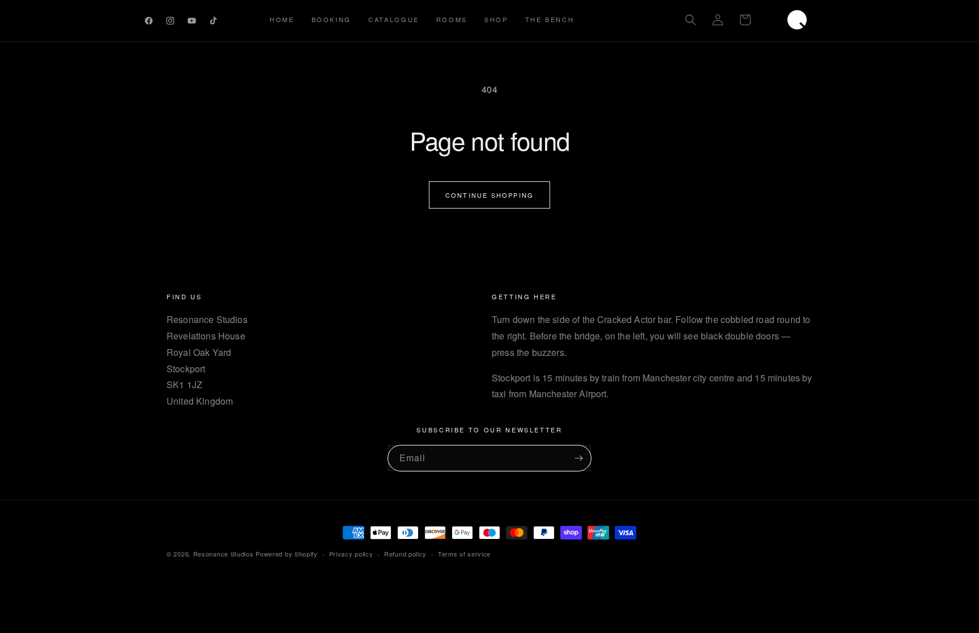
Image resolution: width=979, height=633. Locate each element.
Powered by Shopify (287, 553)
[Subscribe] (578, 458)
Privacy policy (351, 553)
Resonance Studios (223, 553)
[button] (690, 19)
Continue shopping (489, 194)
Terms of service (464, 553)
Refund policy (405, 553)
